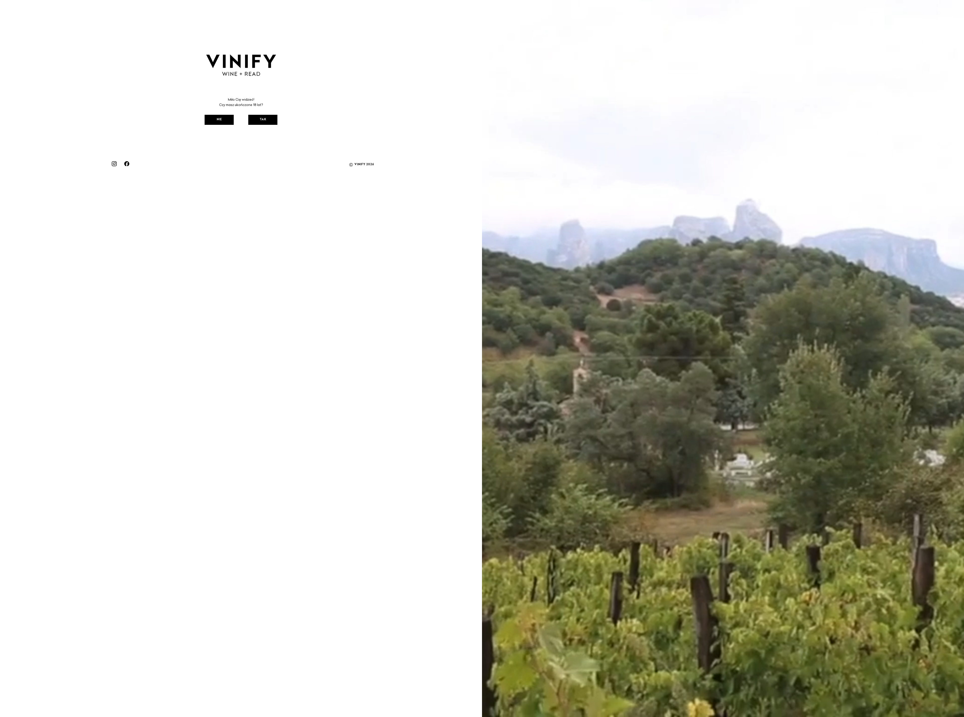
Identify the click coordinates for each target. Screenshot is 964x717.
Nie (219, 119)
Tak (263, 119)
